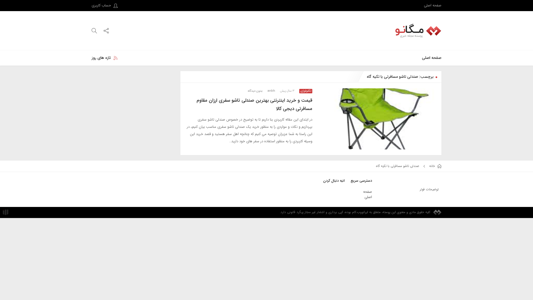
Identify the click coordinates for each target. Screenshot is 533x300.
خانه (432, 166)
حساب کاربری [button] (102, 5)
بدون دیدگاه (255, 91)
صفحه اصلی (432, 5)
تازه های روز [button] (101, 58)
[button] (106, 30)
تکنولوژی (305, 91)
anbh (271, 91)
